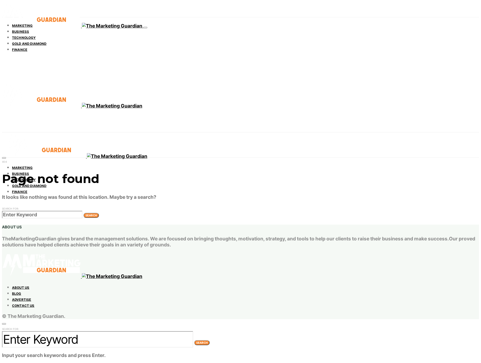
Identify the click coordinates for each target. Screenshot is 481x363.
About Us (20, 288)
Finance (19, 50)
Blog (16, 294)
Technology (24, 38)
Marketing (22, 26)
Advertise (21, 300)
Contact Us (23, 306)
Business (20, 32)
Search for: (10, 208)
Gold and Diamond (29, 44)
